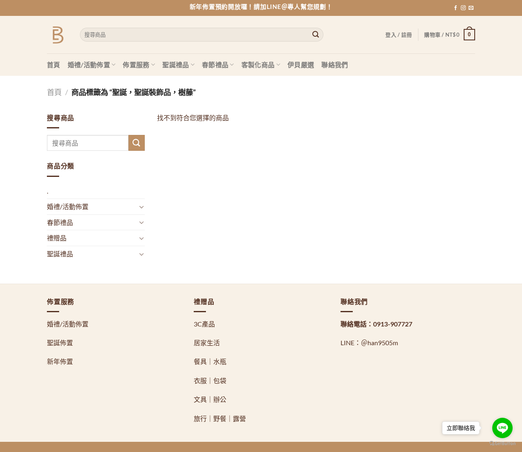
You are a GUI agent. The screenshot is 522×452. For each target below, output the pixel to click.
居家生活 (207, 342)
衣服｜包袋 (210, 380)
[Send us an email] (471, 8)
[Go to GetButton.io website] (502, 443)
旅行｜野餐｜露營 (220, 418)
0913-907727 (392, 324)
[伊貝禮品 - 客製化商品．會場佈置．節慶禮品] (57, 34)
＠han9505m (379, 342)
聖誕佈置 (60, 342)
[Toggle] (141, 207)
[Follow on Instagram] (463, 8)
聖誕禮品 (175, 64)
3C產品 (204, 324)
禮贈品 (56, 238)
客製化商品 (258, 64)
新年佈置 (60, 361)
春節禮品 (215, 64)
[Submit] (316, 35)
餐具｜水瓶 (210, 361)
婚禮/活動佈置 (89, 64)
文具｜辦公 (210, 399)
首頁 (53, 64)
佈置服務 (136, 64)
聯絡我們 (334, 64)
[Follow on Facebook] (455, 8)
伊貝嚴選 (301, 64)
